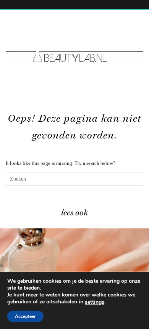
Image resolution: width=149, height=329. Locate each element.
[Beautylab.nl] (74, 42)
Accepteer (25, 316)
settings (94, 302)
